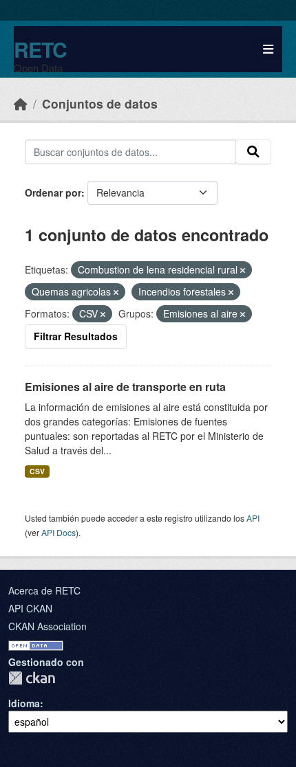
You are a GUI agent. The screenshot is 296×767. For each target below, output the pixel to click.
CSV (37, 471)
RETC (40, 49)
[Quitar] (242, 270)
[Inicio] (21, 103)
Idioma (24, 703)
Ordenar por (53, 192)
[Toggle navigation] (268, 49)
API (253, 518)
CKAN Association (47, 626)
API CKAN (30, 608)
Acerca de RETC (44, 590)
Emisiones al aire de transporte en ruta (125, 386)
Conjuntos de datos (100, 103)
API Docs (58, 532)
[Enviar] (253, 152)
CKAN (31, 678)
